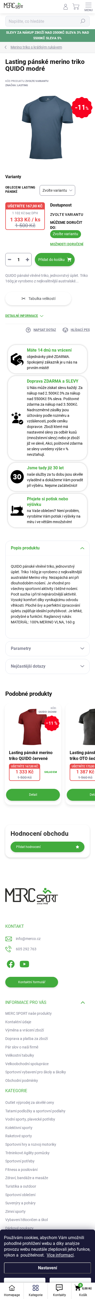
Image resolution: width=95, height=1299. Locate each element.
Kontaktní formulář (31, 982)
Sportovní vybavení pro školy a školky (35, 1072)
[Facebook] (10, 963)
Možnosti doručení (66, 244)
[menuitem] (29, 1103)
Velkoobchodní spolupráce (27, 1064)
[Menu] (88, 6)
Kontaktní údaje (18, 1022)
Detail (33, 795)
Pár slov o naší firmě (21, 1047)
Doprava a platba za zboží (26, 1038)
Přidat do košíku (51, 259)
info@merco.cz (28, 939)
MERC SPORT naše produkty (28, 1013)
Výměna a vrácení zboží (24, 1030)
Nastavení (47, 1267)
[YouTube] (24, 963)
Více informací (60, 1255)
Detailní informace (21, 316)
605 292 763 (26, 949)
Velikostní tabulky (19, 1055)
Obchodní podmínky (21, 1080)
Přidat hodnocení (28, 847)
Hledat (83, 21)
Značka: (16, 85)
